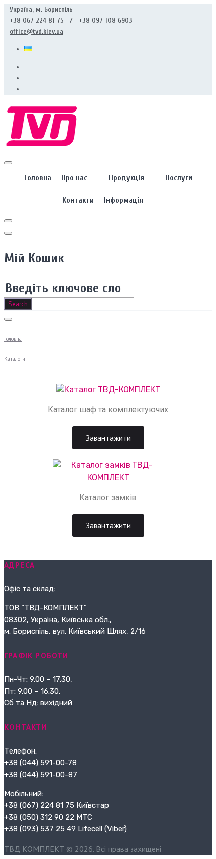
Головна (13, 338)
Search (18, 303)
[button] (108, 437)
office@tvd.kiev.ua (36, 31)
